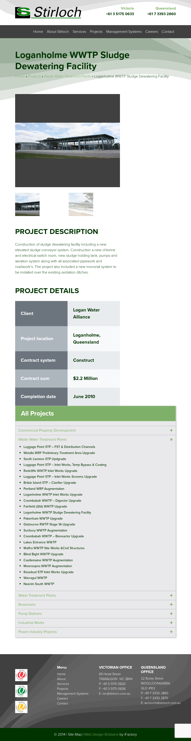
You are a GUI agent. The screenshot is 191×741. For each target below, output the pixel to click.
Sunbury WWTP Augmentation (45, 530)
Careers (151, 31)
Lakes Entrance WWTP (40, 542)
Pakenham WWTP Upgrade (43, 519)
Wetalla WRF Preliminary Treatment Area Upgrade (59, 453)
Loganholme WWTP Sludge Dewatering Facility (57, 512)
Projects (96, 31)
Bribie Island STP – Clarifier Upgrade (50, 483)
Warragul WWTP (35, 578)
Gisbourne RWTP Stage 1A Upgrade (49, 524)
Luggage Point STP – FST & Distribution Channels (59, 447)
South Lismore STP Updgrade (45, 459)
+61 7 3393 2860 (161, 14)
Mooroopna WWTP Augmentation (48, 566)
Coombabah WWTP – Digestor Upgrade (52, 501)
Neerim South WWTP (39, 584)
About (61, 679)
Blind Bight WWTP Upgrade (43, 554)
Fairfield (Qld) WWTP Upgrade (45, 506)
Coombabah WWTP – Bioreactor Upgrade (54, 536)
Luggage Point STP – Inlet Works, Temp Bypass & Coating (65, 465)
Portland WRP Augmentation (44, 489)
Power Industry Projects (37, 631)
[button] (114, 140)
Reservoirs (26, 604)
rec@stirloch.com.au (116, 694)
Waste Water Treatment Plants (67, 76)
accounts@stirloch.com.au (162, 703)
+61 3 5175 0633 (120, 14)
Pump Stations (30, 613)
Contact (168, 31)
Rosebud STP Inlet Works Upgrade (49, 572)
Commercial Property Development (47, 430)
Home (38, 31)
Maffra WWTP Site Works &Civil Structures (54, 548)
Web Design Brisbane (101, 734)
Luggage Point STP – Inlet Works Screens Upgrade (60, 477)
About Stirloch (58, 31)
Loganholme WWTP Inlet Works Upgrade (53, 495)
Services (79, 31)
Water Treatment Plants (37, 595)
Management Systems (124, 31)
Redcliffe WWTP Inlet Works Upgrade (50, 471)
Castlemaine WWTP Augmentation (48, 560)
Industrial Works (31, 622)
